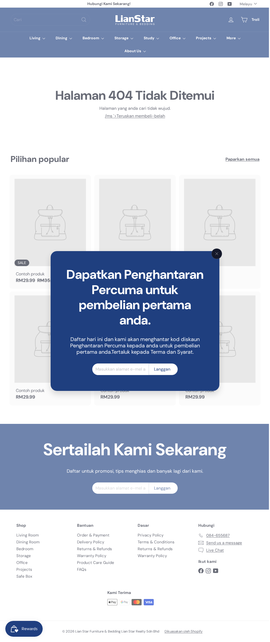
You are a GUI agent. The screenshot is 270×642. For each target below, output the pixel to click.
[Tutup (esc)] (215, 253)
